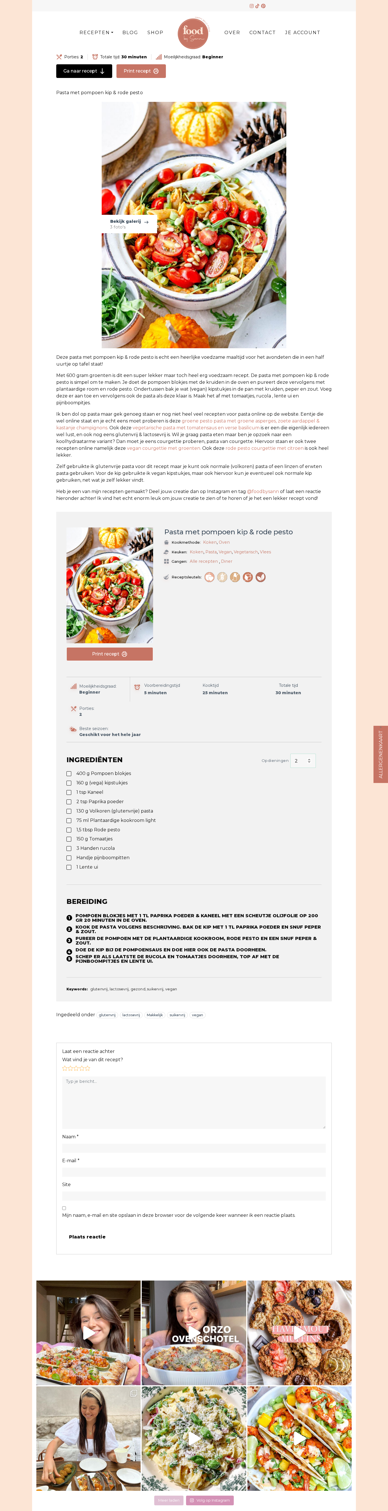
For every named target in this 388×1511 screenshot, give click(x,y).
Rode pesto (98, 829)
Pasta (211, 551)
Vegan (225, 551)
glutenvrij (107, 1015)
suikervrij (177, 1015)
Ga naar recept (80, 71)
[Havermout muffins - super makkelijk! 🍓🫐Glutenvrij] (299, 1333)
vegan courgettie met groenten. (164, 448)
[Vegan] (261, 577)
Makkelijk (155, 1015)
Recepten (95, 32)
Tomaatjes (94, 839)
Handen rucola (95, 848)
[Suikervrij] (248, 577)
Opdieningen (275, 760)
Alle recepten (204, 561)
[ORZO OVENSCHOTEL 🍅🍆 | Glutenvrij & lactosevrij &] (194, 1333)
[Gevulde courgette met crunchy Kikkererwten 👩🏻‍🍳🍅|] (88, 1333)
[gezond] (209, 577)
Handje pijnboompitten (103, 857)
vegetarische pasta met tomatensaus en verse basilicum (197, 427)
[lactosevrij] (235, 577)
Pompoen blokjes (103, 773)
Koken (210, 542)
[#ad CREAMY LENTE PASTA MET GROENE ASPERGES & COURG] (194, 1438)
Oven (224, 542)
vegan (197, 1015)
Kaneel (89, 792)
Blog (130, 32)
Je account (303, 32)
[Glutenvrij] (222, 577)
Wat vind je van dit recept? (92, 1059)
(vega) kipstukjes (102, 783)
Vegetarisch (246, 551)
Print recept (137, 71)
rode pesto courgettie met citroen (265, 448)
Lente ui (87, 867)
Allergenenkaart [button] (380, 754)
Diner (226, 561)
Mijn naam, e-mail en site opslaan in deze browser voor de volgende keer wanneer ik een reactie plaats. (178, 1215)
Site (66, 1184)
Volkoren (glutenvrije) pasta (114, 811)
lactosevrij (131, 1015)
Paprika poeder (100, 801)
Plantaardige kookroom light (116, 820)
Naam (70, 1136)
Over (232, 32)
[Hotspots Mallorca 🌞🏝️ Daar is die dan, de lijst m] (88, 1438)
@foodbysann (263, 491)
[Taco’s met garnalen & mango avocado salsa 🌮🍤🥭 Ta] (299, 1438)
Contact (262, 32)
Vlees (265, 551)
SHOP (155, 32)
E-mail (71, 1160)
